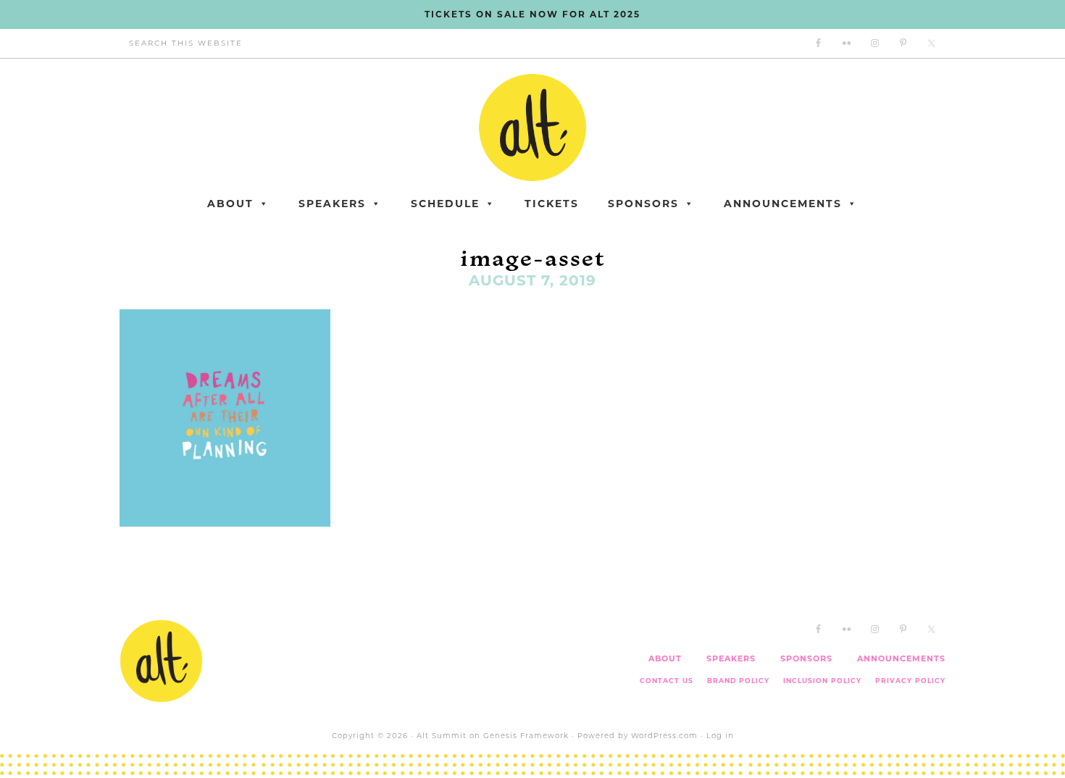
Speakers (332, 203)
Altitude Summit (532, 127)
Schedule (445, 203)
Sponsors (643, 203)
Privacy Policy (910, 681)
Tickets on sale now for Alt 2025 (532, 14)
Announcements (783, 203)
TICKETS (552, 203)
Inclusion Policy (822, 681)
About (230, 203)
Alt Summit (442, 735)
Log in (720, 735)
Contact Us (666, 681)
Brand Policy (738, 681)
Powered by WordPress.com (637, 735)
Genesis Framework (526, 735)
